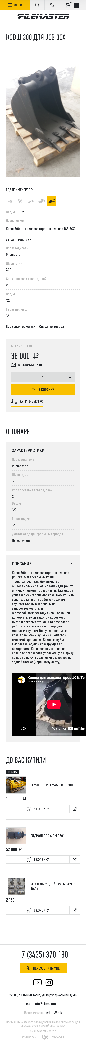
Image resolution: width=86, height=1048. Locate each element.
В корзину (46, 389)
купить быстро (31, 401)
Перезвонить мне (46, 968)
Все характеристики (20, 326)
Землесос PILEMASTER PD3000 (52, 785)
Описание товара (51, 326)
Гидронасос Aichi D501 (47, 835)
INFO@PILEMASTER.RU (47, 1003)
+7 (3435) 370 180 (43, 954)
